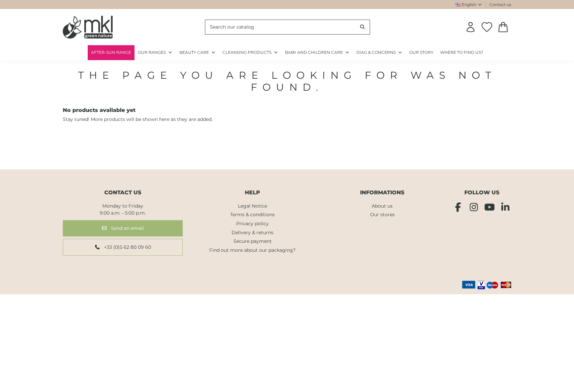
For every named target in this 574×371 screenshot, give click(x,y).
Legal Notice (252, 206)
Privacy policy (252, 224)
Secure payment (253, 241)
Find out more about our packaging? (252, 250)
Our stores (382, 215)
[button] (379, 52)
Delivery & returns (252, 232)
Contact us (500, 4)
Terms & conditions (252, 215)
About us (382, 206)
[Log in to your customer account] (470, 27)
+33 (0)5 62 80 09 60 (127, 247)
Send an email (127, 228)
